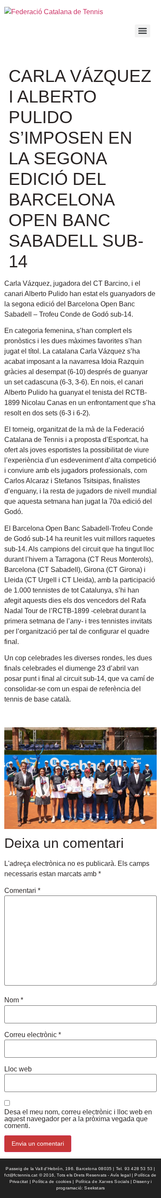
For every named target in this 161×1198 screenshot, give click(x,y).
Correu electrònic (32, 1035)
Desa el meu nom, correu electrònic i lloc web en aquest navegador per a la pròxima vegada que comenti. (78, 1119)
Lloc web (18, 1069)
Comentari (22, 890)
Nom (13, 1000)
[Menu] (142, 30)
